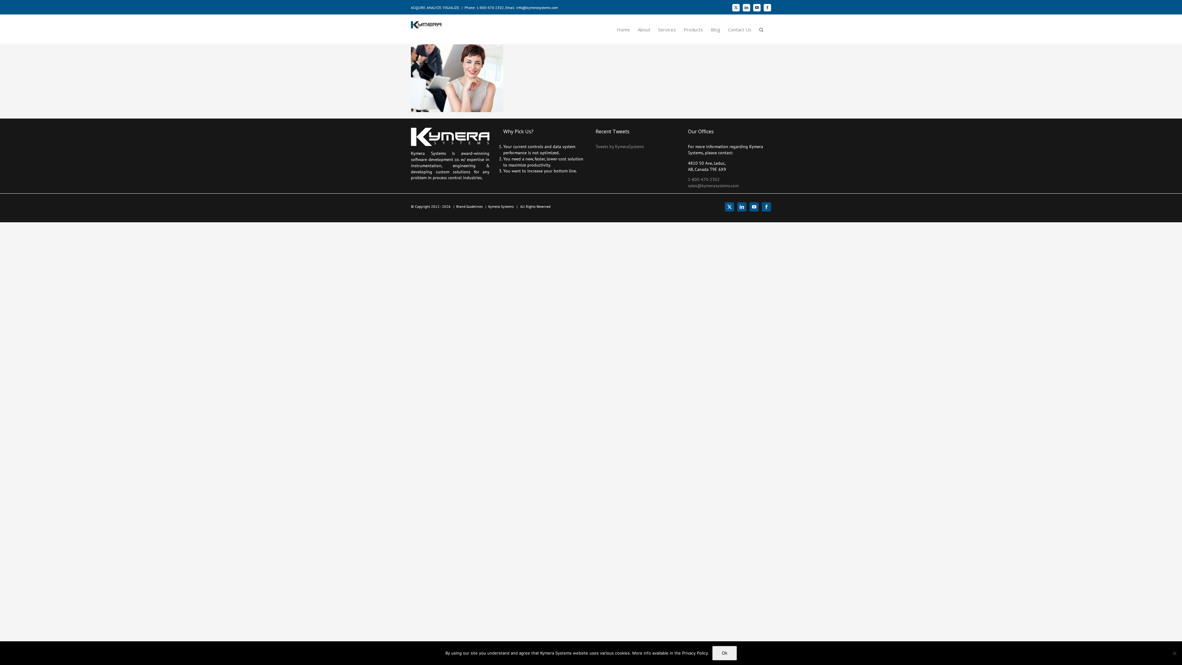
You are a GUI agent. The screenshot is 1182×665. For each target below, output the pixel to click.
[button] (761, 29)
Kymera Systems (501, 206)
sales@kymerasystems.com (713, 185)
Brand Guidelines (469, 206)
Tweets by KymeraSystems (620, 146)
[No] (1174, 653)
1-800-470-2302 (704, 179)
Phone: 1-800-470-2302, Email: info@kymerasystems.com (511, 7)
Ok (724, 653)
